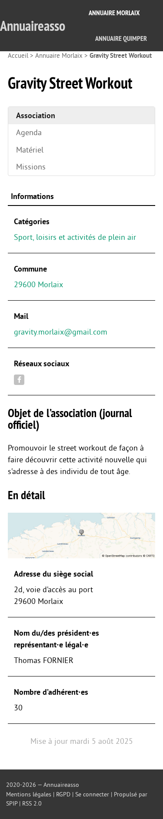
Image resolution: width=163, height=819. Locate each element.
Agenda (29, 132)
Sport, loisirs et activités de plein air (75, 237)
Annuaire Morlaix (114, 12)
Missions (31, 166)
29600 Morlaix (38, 284)
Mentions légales (28, 794)
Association (35, 115)
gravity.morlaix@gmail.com (60, 332)
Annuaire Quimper (121, 38)
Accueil (18, 56)
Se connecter (92, 794)
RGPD (63, 794)
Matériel (29, 150)
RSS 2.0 (32, 803)
